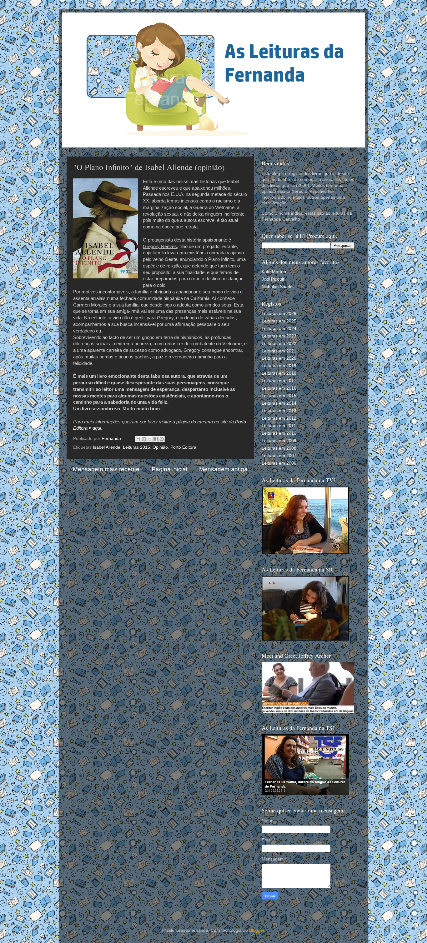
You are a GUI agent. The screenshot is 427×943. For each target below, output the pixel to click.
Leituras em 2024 (279, 328)
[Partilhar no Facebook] (156, 439)
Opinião (160, 447)
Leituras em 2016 (279, 388)
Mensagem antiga (223, 469)
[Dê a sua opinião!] (144, 439)
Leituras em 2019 (279, 365)
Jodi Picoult (273, 279)
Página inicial (169, 469)
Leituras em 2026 (279, 313)
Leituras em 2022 (279, 343)
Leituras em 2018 (279, 373)
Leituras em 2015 (279, 395)
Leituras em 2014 (279, 403)
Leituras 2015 (136, 447)
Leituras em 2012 (279, 418)
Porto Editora (183, 447)
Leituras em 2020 (279, 358)
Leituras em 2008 (279, 448)
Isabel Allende (106, 447)
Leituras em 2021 (279, 351)
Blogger (256, 930)
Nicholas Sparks (278, 286)
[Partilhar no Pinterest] (161, 439)
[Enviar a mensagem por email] (138, 439)
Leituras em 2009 (279, 440)
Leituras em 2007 (279, 455)
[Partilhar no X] (150, 439)
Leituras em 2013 (279, 410)
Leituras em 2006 (279, 463)
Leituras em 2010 (279, 433)
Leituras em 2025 (279, 321)
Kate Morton (274, 271)
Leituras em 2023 (279, 336)
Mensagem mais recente (106, 469)
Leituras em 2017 (279, 380)
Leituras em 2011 (279, 425)
